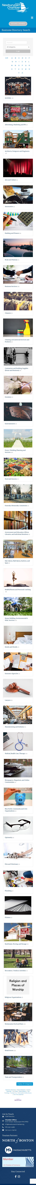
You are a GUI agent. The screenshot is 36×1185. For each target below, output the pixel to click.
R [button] (29, 65)
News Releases (21, 1089)
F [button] (29, 58)
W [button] (25, 69)
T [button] (15, 69)
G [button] (12, 62)
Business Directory (11, 1089)
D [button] (22, 58)
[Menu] (32, 17)
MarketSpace (22, 1091)
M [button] (11, 65)
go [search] (19, 51)
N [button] (15, 65)
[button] (24, 1084)
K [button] (25, 62)
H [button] (15, 62)
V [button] (22, 69)
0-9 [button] (7, 58)
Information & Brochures (25, 1093)
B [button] (15, 58)
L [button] (28, 62)
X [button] (29, 69)
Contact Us (13, 1093)
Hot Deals (15, 1091)
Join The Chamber (18, 1094)
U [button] (18, 69)
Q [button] (25, 65)
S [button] (11, 69)
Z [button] (22, 73)
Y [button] (18, 73)
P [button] (22, 65)
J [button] (22, 62)
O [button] (18, 65)
